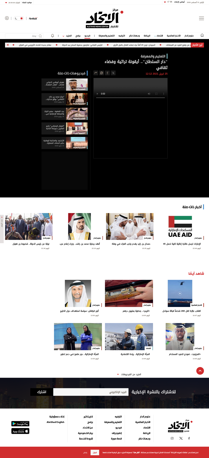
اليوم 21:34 (45, 248)
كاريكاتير (88, 416)
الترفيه (122, 35)
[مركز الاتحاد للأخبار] (104, 18)
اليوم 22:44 (197, 248)
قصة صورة (116, 438)
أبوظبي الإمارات (176, 1)
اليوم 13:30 (95, 358)
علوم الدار (189, 35)
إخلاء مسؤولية (56, 416)
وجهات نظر (134, 35)
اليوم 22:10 (96, 248)
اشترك (41, 392)
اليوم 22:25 (146, 248)
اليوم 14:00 (146, 315)
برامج (78, 35)
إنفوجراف (117, 433)
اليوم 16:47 (197, 315)
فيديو (87, 35)
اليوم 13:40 (146, 358)
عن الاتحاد (87, 427)
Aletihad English (55, 422)
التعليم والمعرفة (106, 35)
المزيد (68, 35)
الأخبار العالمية (173, 35)
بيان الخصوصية (85, 433)
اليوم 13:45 (197, 358)
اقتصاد (159, 35)
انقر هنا (136, 452)
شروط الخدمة (86, 438)
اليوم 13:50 (95, 315)
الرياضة (147, 35)
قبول (95, 452)
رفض (85, 452)
